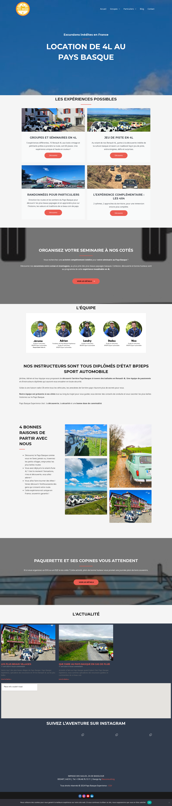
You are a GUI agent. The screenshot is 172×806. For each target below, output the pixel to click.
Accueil (103, 9)
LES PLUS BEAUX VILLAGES (16, 664)
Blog (142, 9)
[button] (119, 9)
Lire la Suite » (6, 679)
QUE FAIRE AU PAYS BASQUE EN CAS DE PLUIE (84, 664)
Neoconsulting (108, 779)
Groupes (114, 9)
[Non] (169, 802)
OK (149, 802)
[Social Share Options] (20, 763)
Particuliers (129, 9)
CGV (110, 785)
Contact (151, 9)
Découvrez (53, 155)
